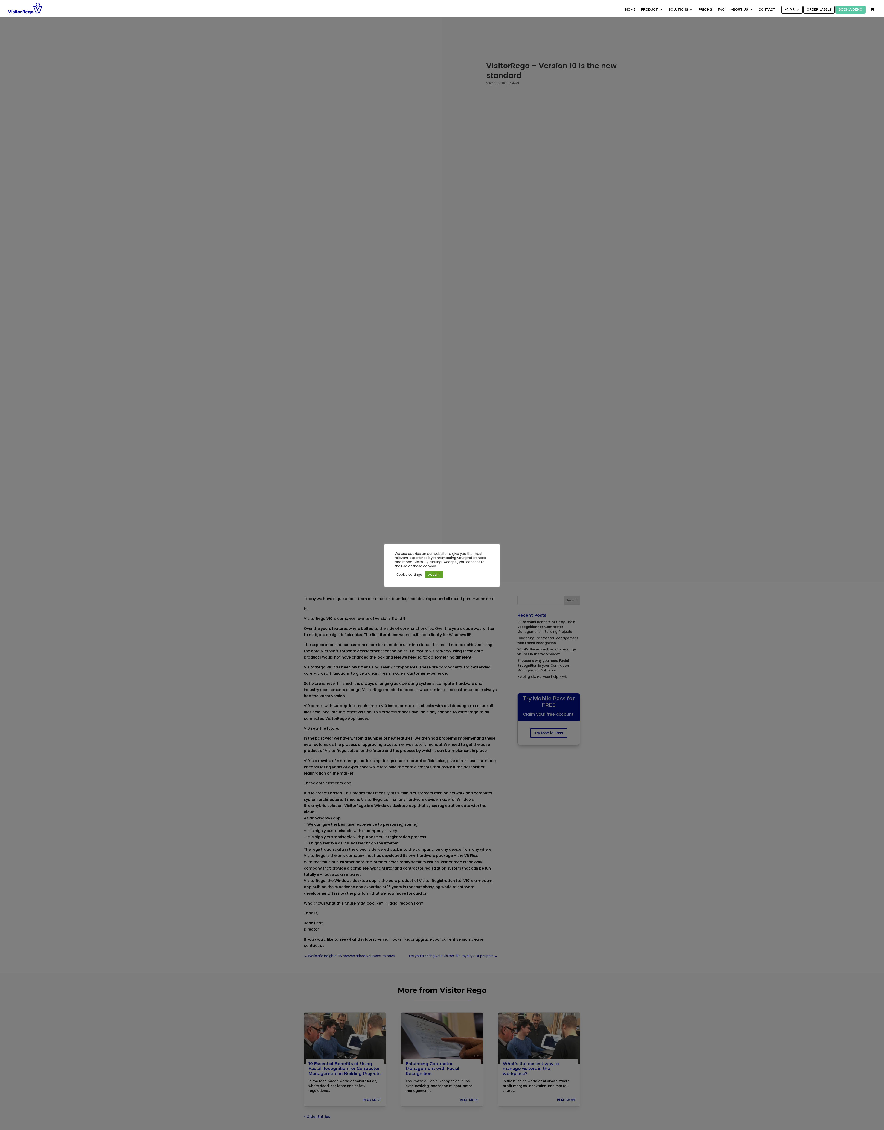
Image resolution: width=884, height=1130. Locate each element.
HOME (630, 10)
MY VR (790, 9)
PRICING (705, 10)
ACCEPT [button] (434, 574)
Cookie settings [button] (409, 575)
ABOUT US (739, 10)
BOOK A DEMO (850, 9)
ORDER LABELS (819, 9)
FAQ (721, 10)
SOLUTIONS (678, 10)
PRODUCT (649, 10)
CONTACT (767, 10)
